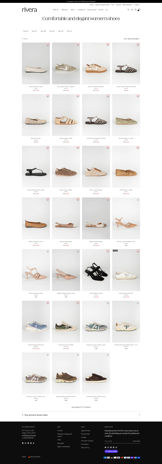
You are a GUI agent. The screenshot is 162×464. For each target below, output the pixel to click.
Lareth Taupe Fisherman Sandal (126, 86)
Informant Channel (87, 441)
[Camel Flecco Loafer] (126, 167)
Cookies (83, 437)
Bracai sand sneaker (96, 190)
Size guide (60, 443)
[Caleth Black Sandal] (96, 270)
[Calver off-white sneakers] (96, 63)
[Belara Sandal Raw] (66, 218)
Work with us (85, 448)
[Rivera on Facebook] (23, 443)
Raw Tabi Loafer (36, 138)
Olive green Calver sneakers (66, 86)
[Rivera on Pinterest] (31, 443)
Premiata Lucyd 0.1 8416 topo (36, 396)
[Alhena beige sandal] (66, 115)
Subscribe (136, 441)
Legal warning (85, 431)
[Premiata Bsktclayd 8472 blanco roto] (126, 322)
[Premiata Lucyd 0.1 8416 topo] (36, 373)
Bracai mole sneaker (66, 190)
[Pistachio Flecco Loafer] (126, 115)
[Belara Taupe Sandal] (96, 218)
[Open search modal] (128, 9)
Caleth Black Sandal (96, 293)
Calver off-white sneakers (96, 86)
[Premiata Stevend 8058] (66, 322)
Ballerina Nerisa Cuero (36, 241)
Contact (60, 431)
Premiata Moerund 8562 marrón (66, 396)
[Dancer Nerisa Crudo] (36, 63)
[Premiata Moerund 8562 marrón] (66, 373)
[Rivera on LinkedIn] (28, 443)
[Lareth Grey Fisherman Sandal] (96, 115)
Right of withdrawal (63, 447)
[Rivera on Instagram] (26, 443)
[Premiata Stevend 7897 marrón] (96, 373)
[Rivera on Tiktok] (34, 443)
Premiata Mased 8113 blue (36, 345)
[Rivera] (29, 9)
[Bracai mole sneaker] (66, 167)
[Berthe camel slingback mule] (126, 218)
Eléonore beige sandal (36, 293)
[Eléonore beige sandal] (36, 270)
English (137, 4)
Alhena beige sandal (66, 138)
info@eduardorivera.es (29, 435)
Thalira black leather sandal (36, 190)
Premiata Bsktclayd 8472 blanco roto (126, 345)
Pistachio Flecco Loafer (126, 138)
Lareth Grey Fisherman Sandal (96, 138)
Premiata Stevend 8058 (66, 345)
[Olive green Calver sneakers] (66, 63)
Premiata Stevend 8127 (126, 293)
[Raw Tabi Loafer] (36, 115)
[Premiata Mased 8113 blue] (36, 322)
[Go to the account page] (135, 9)
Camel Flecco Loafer (126, 190)
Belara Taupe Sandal (96, 241)
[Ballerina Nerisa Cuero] (36, 218)
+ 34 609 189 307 (28, 438)
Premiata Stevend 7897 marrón (96, 396)
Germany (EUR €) (35, 457)
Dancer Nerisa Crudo (36, 86)
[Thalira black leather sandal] (36, 167)
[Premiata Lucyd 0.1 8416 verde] (96, 322)
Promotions (85, 444)
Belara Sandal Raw (66, 241)
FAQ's (59, 440)
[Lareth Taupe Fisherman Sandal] (126, 63)
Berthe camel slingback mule (126, 241)
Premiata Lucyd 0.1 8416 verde (96, 345)
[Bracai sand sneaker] (96, 167)
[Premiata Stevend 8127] (126, 270)
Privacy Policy (85, 434)
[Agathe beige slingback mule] (66, 270)
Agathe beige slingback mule (66, 293)
